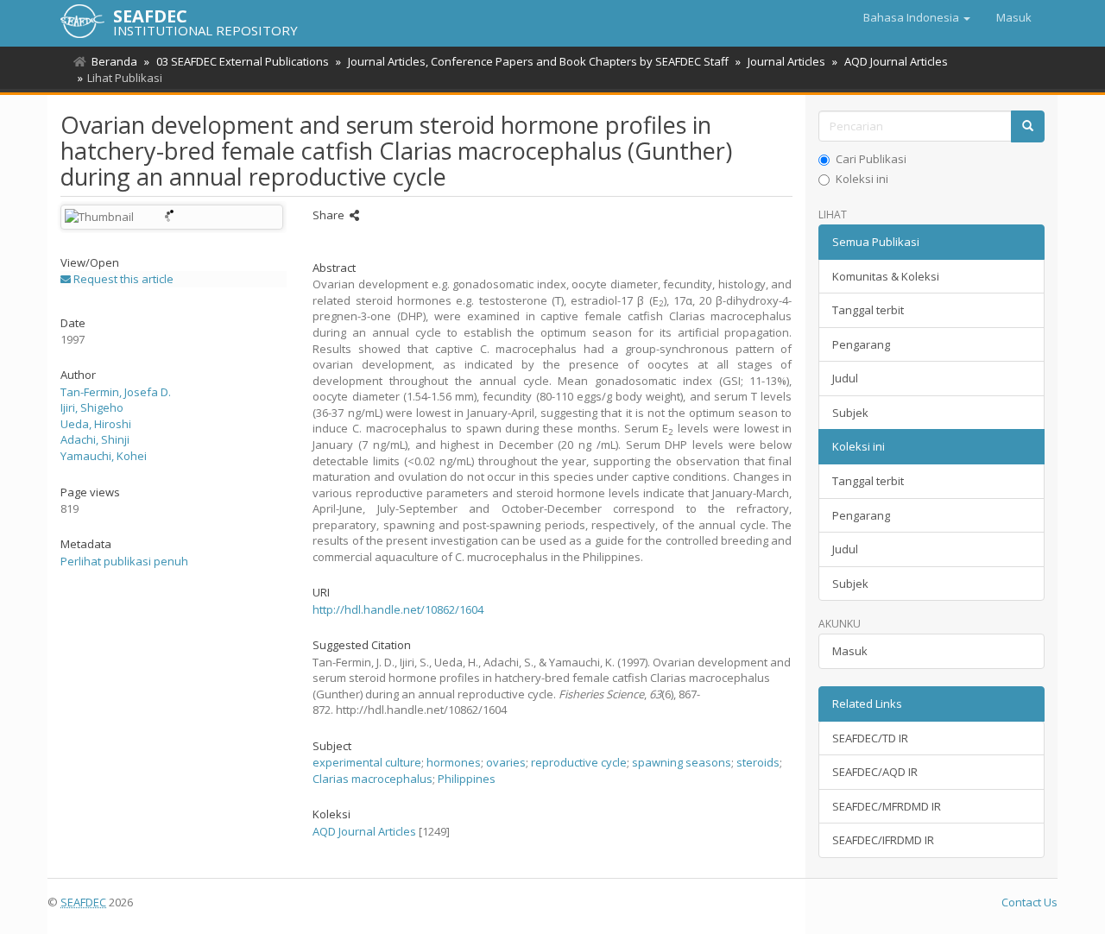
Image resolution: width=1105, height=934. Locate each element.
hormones (453, 762)
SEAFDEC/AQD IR (875, 771)
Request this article (122, 279)
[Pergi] (1028, 126)
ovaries (506, 762)
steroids (758, 762)
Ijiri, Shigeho (91, 407)
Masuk (850, 651)
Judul (845, 378)
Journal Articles (786, 61)
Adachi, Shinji (94, 439)
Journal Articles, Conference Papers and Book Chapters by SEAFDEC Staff (538, 61)
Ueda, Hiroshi (95, 424)
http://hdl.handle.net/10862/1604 (398, 609)
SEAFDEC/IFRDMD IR (883, 840)
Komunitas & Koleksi (885, 276)
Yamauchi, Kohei (103, 456)
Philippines (467, 778)
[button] (916, 17)
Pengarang (861, 344)
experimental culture (367, 762)
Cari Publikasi (871, 159)
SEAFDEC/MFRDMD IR (886, 806)
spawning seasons (681, 762)
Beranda (114, 61)
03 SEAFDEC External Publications (242, 61)
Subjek (850, 412)
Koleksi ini (862, 178)
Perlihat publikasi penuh (124, 561)
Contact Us (1029, 902)
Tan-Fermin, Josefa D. (115, 392)
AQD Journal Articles (896, 61)
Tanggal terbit (868, 310)
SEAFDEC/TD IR (870, 738)
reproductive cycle (579, 762)
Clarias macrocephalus (373, 778)
